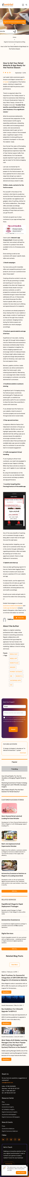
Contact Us (8, 1163)
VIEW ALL (14, 891)
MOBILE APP (13, 658)
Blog (3, 1102)
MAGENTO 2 (19, 676)
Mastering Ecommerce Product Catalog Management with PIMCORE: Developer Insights (14, 785)
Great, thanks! (21, 1172)
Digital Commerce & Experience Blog (14, 22)
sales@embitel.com (7, 1082)
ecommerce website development (13, 605)
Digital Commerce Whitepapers (11, 1117)
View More (14, 964)
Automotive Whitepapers (9, 1114)
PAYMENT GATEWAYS (16, 671)
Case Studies (6, 1104)
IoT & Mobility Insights (8, 1109)
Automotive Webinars (8, 1128)
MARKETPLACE (14, 663)
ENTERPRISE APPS (15, 680)
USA (11, 685)
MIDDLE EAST (14, 654)
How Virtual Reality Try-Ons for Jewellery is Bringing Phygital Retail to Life (14, 778)
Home (14, 37)
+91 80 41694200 (10, 1086)
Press (3, 1126)
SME (11, 676)
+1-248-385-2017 (10, 1090)
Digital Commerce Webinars (10, 1131)
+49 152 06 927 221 (13, 1088)
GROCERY (12, 667)
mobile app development (10, 608)
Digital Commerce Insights (9, 1112)
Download (23, 753)
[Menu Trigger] (23, 5)
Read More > (6, 992)
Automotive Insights (8, 1107)
